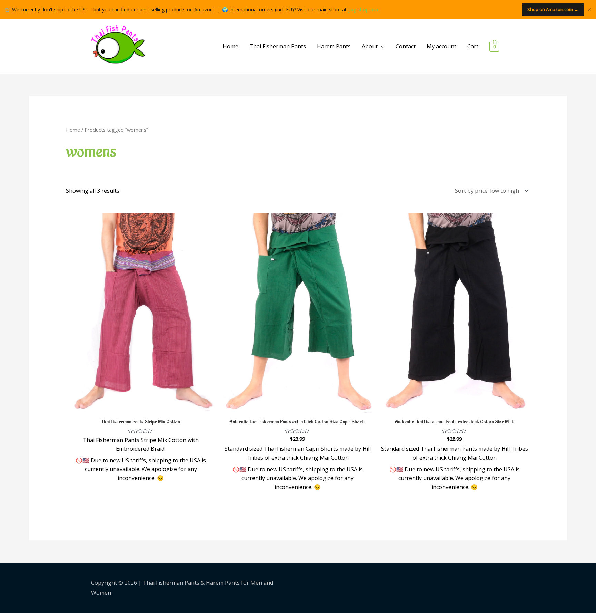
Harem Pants (334, 46)
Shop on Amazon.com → (552, 9)
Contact (406, 46)
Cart (472, 46)
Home (230, 46)
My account (441, 46)
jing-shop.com (364, 9)
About (370, 46)
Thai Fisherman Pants (277, 46)
